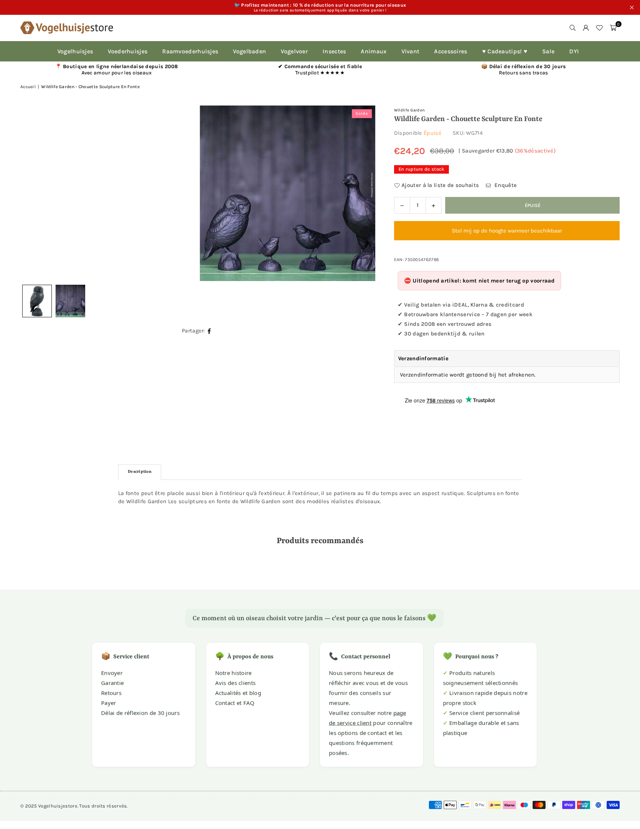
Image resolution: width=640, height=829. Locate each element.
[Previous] (35, 193)
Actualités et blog (238, 692)
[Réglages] (586, 27)
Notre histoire (233, 672)
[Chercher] (572, 27)
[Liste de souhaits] (599, 27)
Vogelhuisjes (75, 51)
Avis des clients (235, 682)
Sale (548, 51)
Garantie (112, 682)
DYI (574, 51)
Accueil (28, 86)
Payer (108, 702)
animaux (373, 51)
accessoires (450, 51)
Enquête (505, 185)
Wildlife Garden (409, 110)
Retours (111, 692)
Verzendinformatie (423, 358)
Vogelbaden (249, 51)
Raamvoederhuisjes (190, 51)
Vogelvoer (294, 51)
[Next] (360, 193)
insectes (334, 51)
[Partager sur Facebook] (209, 331)
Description (139, 471)
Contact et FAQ (235, 702)
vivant (410, 51)
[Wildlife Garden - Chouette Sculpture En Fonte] (70, 301)
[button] (613, 27)
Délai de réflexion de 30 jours (140, 712)
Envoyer (112, 672)
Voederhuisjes (127, 51)
